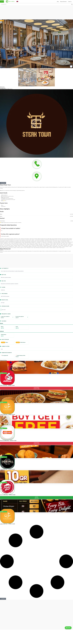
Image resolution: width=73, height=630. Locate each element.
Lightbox (71, 66)
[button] (3, 599)
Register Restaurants (63, 1)
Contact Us (70, 1)
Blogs (58, 1)
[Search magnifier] (72, 4)
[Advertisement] (30, 13)
